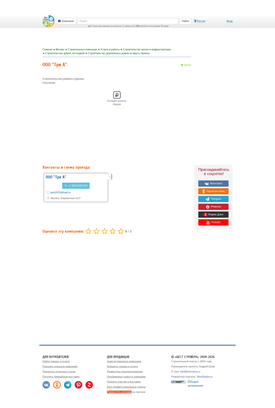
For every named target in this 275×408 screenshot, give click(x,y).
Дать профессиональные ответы (126, 387)
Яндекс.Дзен (215, 214)
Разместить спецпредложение (125, 371)
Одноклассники (215, 191)
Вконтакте (216, 183)
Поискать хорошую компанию (60, 366)
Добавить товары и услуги (122, 366)
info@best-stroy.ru (190, 371)
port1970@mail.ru (61, 192)
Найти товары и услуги (56, 361)
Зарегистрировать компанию (124, 361)
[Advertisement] (116, 137)
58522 (187, 65)
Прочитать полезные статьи (58, 371)
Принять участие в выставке (124, 381)
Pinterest (215, 206)
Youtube (216, 222)
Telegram (215, 198)
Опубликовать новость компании (126, 376)
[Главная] (48, 21)
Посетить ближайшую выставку (61, 376)
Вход (230, 21)
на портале (126, 392)
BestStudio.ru (204, 376)
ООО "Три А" (56, 177)
